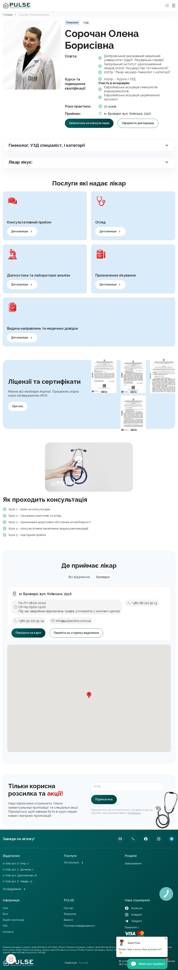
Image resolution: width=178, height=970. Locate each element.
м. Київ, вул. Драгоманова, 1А (20, 875)
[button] (89, 695)
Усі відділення (12, 889)
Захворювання (133, 863)
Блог (5, 914)
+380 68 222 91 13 (144, 603)
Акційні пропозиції (13, 919)
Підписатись (104, 799)
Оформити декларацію (138, 123)
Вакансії (68, 919)
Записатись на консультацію (89, 123)
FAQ (5, 925)
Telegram (171, 838)
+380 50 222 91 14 (31, 621)
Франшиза (70, 914)
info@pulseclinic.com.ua (73, 621)
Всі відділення (79, 577)
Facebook (145, 838)
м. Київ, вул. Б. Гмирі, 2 (16, 863)
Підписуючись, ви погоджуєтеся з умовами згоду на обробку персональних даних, (121, 811)
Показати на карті (28, 632)
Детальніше (19, 231)
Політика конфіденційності (79, 925)
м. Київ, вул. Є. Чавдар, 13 (17, 881)
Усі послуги (71, 862)
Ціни (5, 908)
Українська (70, 962)
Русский (83, 962)
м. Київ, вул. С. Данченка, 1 (18, 869)
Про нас (17, 406)
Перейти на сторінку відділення (76, 632)
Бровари (103, 577)
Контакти (8, 931)
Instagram (158, 838)
